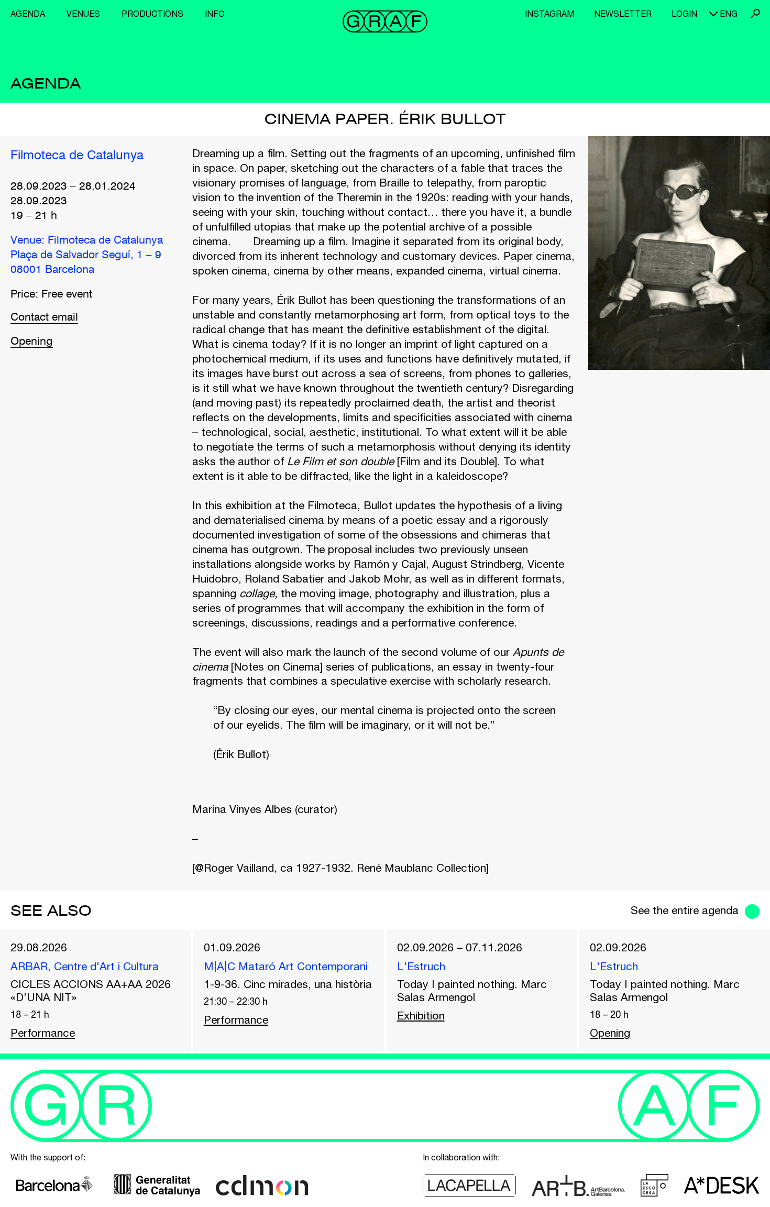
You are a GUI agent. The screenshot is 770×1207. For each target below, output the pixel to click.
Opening (31, 341)
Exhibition (421, 1015)
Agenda (27, 13)
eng (729, 13)
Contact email (44, 317)
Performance (42, 1032)
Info (215, 13)
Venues (83, 13)
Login (684, 13)
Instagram (549, 13)
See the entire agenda (685, 910)
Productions (152, 13)
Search (755, 13)
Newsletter (623, 13)
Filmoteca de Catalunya (77, 156)
